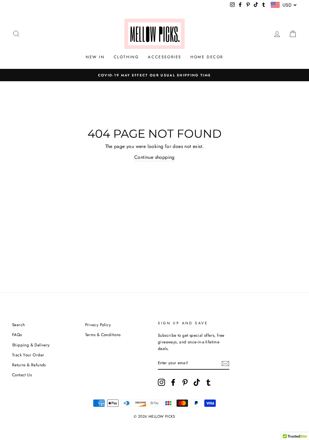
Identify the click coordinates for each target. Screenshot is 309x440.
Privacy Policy (98, 325)
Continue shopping (154, 157)
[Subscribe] (225, 363)
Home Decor (206, 57)
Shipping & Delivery (31, 345)
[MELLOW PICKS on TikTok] (196, 382)
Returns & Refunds (29, 365)
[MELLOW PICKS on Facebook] (173, 382)
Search (18, 325)
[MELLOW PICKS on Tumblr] (208, 382)
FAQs (17, 335)
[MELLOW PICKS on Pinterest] (185, 382)
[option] (154, 75)
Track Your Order (28, 355)
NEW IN (95, 57)
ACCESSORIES (164, 57)
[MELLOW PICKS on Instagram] (161, 382)
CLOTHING (126, 57)
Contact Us (22, 375)
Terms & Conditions (103, 335)
